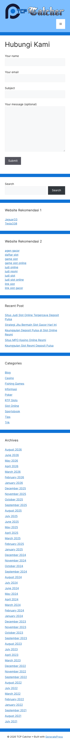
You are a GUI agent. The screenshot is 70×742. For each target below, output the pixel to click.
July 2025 (11, 516)
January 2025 (14, 549)
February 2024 (14, 610)
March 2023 (13, 660)
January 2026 (14, 482)
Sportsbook (12, 411)
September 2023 (16, 638)
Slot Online (12, 405)
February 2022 (14, 699)
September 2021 (16, 710)
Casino (9, 378)
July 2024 (11, 582)
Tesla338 (11, 223)
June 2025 (12, 521)
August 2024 (13, 577)
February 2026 (14, 477)
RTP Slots (11, 400)
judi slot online (14, 279)
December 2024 (15, 555)
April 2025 (11, 532)
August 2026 (13, 449)
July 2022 (11, 688)
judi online (11, 267)
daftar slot (11, 254)
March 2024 (13, 605)
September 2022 (16, 677)
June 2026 (12, 455)
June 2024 (12, 588)
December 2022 (15, 666)
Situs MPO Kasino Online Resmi (25, 340)
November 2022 (15, 671)
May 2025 (11, 527)
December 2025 (15, 488)
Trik (7, 422)
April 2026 (11, 466)
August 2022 (13, 682)
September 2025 (16, 505)
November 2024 (15, 560)
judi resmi (11, 271)
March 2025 (13, 538)
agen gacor (12, 250)
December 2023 (15, 621)
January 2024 (14, 616)
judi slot (10, 275)
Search (9, 184)
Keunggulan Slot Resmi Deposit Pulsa (29, 345)
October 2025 (14, 499)
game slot (11, 259)
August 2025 (13, 510)
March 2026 (13, 471)
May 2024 (11, 593)
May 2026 (11, 460)
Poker (8, 394)
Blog (8, 372)
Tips (7, 417)
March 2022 (13, 693)
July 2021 (11, 721)
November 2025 (15, 494)
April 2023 (11, 654)
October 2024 (14, 566)
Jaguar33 (11, 219)
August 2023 (13, 643)
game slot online (15, 263)
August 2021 (13, 716)
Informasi (11, 389)
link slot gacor (14, 288)
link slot (10, 284)
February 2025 (14, 544)
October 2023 (14, 632)
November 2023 (15, 627)
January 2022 (14, 704)
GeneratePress (54, 736)
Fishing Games (14, 383)
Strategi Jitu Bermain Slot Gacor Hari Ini (31, 324)
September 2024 (16, 571)
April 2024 (11, 599)
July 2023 (11, 649)
